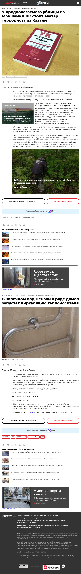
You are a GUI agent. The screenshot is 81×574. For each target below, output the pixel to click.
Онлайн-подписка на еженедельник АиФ (30, 518)
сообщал (30, 412)
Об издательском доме (25, 515)
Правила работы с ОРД (24, 520)
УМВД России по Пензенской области (14, 77)
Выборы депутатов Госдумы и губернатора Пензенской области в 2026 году (42, 525)
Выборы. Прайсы (22, 523)
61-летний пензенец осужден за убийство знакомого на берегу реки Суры (35, 239)
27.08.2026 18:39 (7, 295)
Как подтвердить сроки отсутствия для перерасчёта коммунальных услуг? (35, 472)
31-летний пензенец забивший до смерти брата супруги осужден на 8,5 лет (36, 253)
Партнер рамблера (35, 566)
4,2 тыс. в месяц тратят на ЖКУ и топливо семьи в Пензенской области (34, 459)
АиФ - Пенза (19, 359)
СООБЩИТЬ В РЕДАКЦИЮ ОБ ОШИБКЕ (28, 528)
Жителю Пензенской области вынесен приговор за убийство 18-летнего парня (37, 259)
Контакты (33, 523)
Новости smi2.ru (9, 289)
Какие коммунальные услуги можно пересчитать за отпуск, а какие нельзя (35, 479)
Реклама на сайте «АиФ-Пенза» (56, 518)
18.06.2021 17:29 (6, 8)
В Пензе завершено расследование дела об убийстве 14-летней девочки (45, 181)
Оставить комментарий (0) (63, 201)
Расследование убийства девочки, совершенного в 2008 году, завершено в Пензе (38, 246)
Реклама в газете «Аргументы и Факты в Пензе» (49, 520)
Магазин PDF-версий (51, 515)
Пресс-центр (38, 515)
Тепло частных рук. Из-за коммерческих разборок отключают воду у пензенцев (37, 465)
